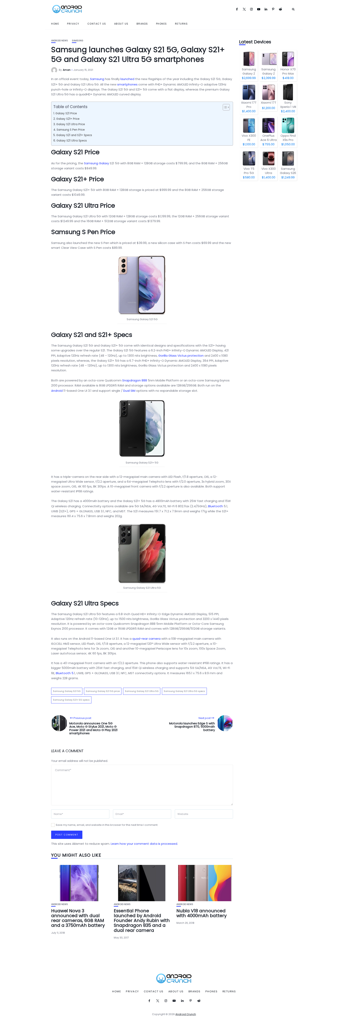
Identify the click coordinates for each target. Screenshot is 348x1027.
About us (121, 23)
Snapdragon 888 (134, 380)
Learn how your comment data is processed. (144, 844)
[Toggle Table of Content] (224, 107)
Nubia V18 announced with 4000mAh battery (201, 913)
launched (127, 79)
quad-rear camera (146, 638)
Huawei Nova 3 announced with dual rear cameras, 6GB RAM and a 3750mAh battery (78, 918)
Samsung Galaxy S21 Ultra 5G (141, 691)
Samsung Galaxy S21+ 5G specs (71, 699)
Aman (66, 70)
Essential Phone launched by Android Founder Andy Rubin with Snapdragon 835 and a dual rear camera (142, 920)
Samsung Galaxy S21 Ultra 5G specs (184, 691)
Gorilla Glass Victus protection (181, 355)
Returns (181, 23)
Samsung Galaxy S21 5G (67, 691)
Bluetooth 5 (65, 673)
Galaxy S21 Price (66, 113)
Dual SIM (129, 391)
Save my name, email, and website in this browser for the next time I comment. (107, 825)
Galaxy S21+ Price (68, 119)
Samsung (77, 41)
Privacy (73, 23)
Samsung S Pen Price (71, 130)
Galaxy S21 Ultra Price (70, 124)
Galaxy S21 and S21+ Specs (74, 135)
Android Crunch (185, 1014)
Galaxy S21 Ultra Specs (71, 141)
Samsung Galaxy (96, 163)
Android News (59, 41)
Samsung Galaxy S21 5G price (103, 691)
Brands (142, 23)
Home (55, 23)
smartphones (127, 84)
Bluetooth (215, 506)
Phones (161, 23)
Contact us (96, 23)
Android (57, 391)
